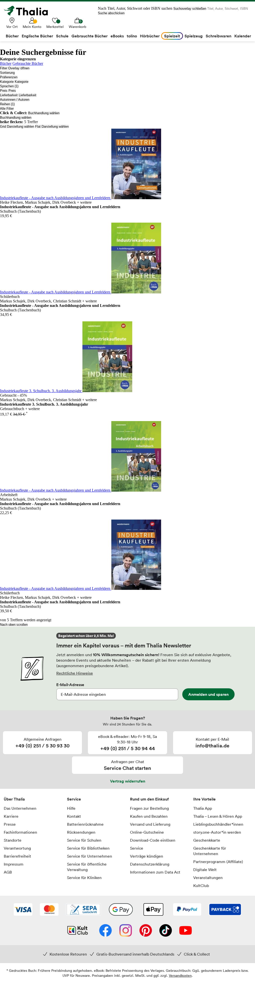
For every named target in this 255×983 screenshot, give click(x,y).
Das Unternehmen (20, 808)
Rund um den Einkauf (149, 799)
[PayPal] (187, 910)
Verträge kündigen (146, 856)
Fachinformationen (20, 832)
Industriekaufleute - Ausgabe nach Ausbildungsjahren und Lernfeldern (55, 198)
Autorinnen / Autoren (14, 99)
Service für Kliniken (84, 877)
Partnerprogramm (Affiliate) (218, 861)
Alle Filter (7, 108)
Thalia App (202, 808)
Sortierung (7, 73)
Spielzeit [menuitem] (172, 36)
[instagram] (125, 931)
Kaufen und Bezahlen (149, 816)
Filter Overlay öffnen (14, 68)
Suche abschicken (111, 13)
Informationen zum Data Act (155, 872)
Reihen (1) (7, 104)
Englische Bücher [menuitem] (37, 36)
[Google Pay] (120, 910)
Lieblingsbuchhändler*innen (218, 824)
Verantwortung (17, 848)
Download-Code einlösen (152, 840)
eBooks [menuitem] (117, 36)
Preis (3, 90)
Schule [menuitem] (62, 36)
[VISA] (23, 910)
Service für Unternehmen (89, 856)
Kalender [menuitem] (242, 36)
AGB (8, 872)
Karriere (11, 816)
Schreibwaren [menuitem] (218, 36)
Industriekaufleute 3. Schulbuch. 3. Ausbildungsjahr (41, 391)
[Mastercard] (49, 910)
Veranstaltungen (208, 877)
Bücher (5, 63)
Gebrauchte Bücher (27, 63)
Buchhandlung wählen (44, 113)
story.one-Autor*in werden (217, 832)
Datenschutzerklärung (149, 864)
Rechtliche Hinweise (74, 673)
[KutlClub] (78, 931)
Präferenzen (8, 77)
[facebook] (105, 931)
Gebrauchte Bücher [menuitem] (89, 36)
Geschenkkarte (206, 840)
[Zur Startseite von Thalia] (29, 11)
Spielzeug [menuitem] (194, 36)
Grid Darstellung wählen (17, 126)
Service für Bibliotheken (88, 848)
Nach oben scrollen (14, 624)
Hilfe (71, 808)
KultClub (201, 885)
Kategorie (7, 82)
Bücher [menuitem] (12, 36)
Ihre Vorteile (204, 799)
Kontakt (74, 816)
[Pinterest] (145, 931)
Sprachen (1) (9, 86)
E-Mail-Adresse (70, 684)
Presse (10, 824)
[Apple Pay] (153, 910)
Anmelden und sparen (208, 694)
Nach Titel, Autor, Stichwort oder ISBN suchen (135, 8)
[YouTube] (185, 931)
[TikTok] (165, 931)
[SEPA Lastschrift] (83, 910)
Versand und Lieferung (150, 824)
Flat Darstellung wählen (52, 126)
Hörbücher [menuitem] (150, 36)
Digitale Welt (205, 869)
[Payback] (225, 910)
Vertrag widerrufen (127, 781)
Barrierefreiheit (17, 856)
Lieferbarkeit (9, 95)
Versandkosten (180, 975)
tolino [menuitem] (132, 36)
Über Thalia (14, 799)
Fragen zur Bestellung (149, 808)
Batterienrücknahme (85, 824)
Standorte (12, 840)
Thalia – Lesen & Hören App (217, 816)
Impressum (13, 864)
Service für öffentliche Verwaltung (87, 867)
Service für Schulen (84, 840)
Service (74, 799)
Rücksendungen (81, 832)
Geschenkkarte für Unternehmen (209, 851)
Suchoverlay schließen (189, 8)
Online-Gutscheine (147, 832)
